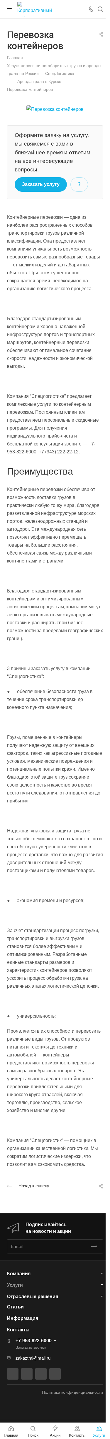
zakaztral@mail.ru (33, 1357)
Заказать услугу (41, 184)
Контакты (18, 1329)
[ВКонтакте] (12, 1374)
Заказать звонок (31, 1347)
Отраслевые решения (32, 1296)
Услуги (15, 1285)
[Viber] (41, 1374)
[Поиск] (100, 9)
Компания (19, 1273)
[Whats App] (55, 1374)
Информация (22, 1318)
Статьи (15, 1306)
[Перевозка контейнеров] (55, 108)
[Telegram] (27, 1374)
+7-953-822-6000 (34, 1340)
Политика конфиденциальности (72, 1392)
